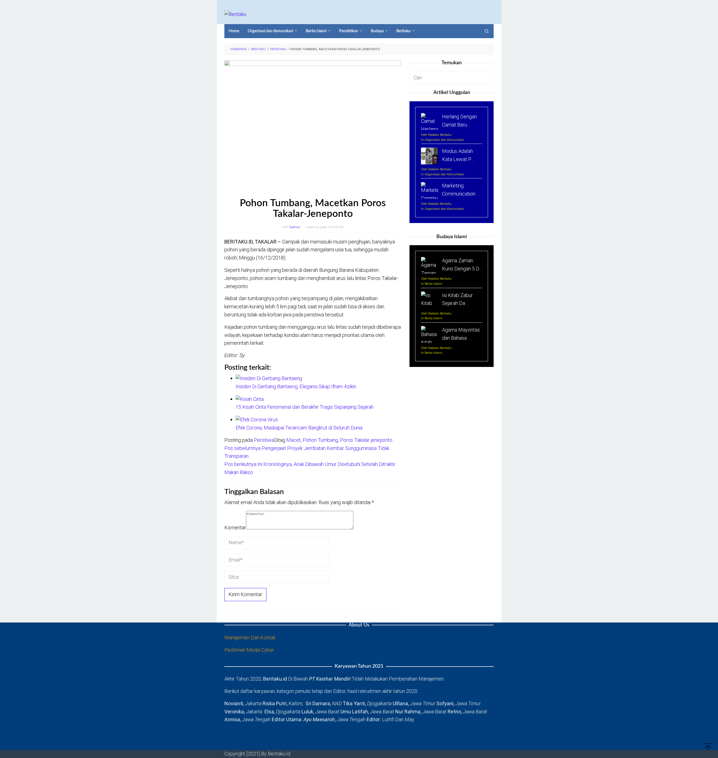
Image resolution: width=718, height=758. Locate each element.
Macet (293, 440)
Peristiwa (264, 440)
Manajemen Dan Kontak (249, 637)
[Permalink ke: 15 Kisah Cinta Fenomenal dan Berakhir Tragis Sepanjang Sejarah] (250, 399)
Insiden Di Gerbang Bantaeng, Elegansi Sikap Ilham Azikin (296, 386)
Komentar (235, 527)
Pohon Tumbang (320, 440)
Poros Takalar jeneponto (366, 440)
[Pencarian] (487, 31)
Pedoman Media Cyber (249, 650)
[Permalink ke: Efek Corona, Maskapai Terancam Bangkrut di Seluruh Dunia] (257, 419)
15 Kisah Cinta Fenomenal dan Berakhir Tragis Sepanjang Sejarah (305, 407)
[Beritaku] (235, 14)
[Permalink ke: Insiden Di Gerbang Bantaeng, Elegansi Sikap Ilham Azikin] (269, 378)
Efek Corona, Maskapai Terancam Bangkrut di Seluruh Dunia (299, 428)
